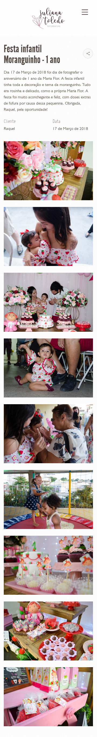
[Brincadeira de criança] (48, 499)
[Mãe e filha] (48, 236)
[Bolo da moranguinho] (48, 170)
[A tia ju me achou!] (48, 367)
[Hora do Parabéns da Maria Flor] (48, 302)
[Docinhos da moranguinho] (48, 565)
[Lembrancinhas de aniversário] (48, 696)
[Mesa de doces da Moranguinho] (48, 630)
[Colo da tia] (48, 433)
